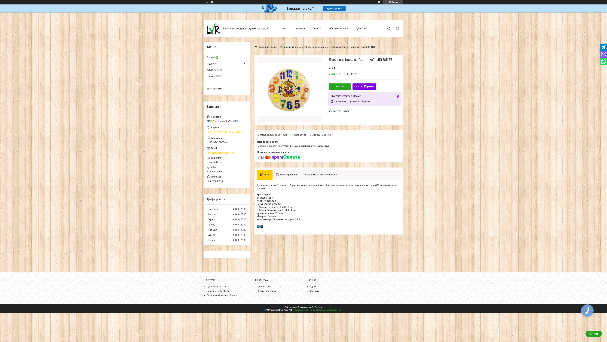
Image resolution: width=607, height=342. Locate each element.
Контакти (314, 291)
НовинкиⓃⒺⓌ (215, 76)
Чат (596, 333)
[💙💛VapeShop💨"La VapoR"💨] (214, 29)
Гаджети (211, 63)
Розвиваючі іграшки (290, 47)
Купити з (358, 86)
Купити (340, 86)
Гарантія (317, 28)
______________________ (221, 82)
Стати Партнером (267, 291)
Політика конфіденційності (330, 310)
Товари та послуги (268, 47)
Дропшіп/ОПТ (265, 286)
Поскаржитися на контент (305, 310)
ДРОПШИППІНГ (215, 88)
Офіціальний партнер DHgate (222, 295)
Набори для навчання (315, 47)
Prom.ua (318, 307)
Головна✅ (212, 57)
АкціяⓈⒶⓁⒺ (214, 70)
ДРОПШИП (361, 28)
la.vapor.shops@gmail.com (220, 153)
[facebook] (258, 227)
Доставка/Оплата (338, 28)
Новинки (300, 28)
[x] (262, 227)
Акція (285, 28)
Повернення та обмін (218, 291)
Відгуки (313, 286)
